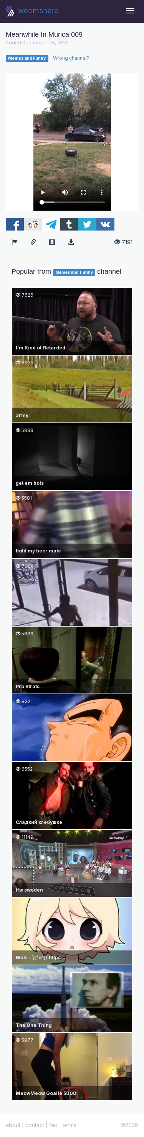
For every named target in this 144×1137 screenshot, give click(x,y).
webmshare (37, 10)
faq (53, 1125)
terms (69, 1125)
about (13, 1125)
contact (34, 1125)
